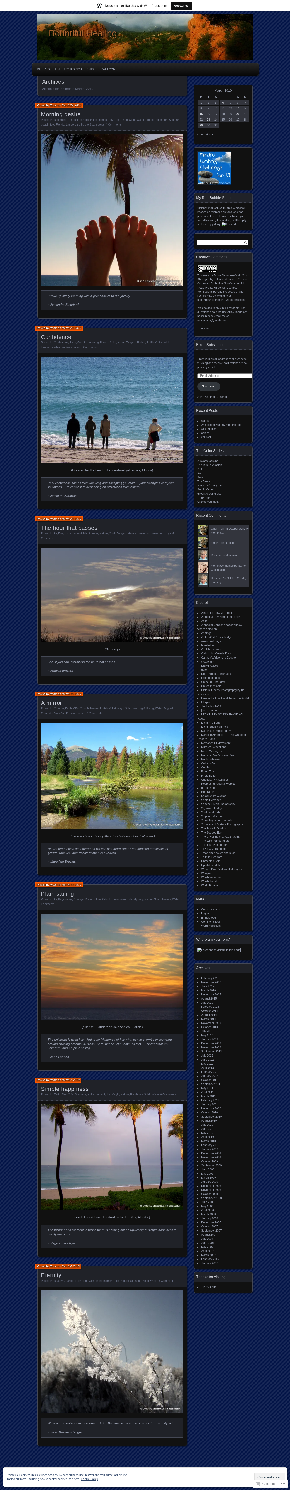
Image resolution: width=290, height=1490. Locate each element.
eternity (132, 533)
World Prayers (210, 885)
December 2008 (211, 1185)
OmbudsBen (209, 763)
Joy (111, 119)
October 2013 (209, 1027)
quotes (100, 124)
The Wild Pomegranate (215, 840)
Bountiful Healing (83, 33)
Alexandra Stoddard (168, 119)
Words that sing (210, 881)
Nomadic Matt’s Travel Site (217, 755)
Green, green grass (209, 493)
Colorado (47, 713)
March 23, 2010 (71, 328)
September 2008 (211, 1198)
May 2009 (207, 1173)
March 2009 (208, 1177)
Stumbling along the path (216, 820)
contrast (206, 437)
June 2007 (207, 1242)
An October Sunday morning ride (221, 424)
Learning (93, 342)
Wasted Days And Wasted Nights (221, 869)
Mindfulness (90, 533)
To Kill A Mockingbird (214, 848)
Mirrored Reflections (213, 747)
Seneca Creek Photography (218, 804)
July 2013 (207, 1031)
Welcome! (110, 69)
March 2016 (208, 990)
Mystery (138, 899)
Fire (79, 119)
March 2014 (208, 1019)
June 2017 (207, 986)
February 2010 (210, 1145)
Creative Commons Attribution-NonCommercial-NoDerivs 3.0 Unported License (222, 283)
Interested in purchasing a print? (65, 69)
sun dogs (165, 533)
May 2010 (207, 1133)
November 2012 (211, 1047)
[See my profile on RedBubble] (229, 224)
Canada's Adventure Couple (218, 657)
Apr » (209, 134)
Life (116, 119)
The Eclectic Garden (213, 828)
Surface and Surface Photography (222, 824)
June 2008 (207, 1202)
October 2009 (209, 1161)
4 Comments (113, 124)
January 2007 (209, 1263)
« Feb (200, 134)
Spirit (132, 119)
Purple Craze (205, 489)
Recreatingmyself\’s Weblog (218, 783)
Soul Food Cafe (210, 812)
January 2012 (209, 1076)
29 (201, 125)
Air (55, 533)
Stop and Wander (212, 816)
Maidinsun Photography (216, 730)
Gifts (86, 119)
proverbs (143, 533)
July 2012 (207, 1055)
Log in (205, 913)
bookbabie (207, 645)
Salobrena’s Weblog (213, 796)
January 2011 (209, 1104)
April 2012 (207, 1067)
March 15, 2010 (71, 694)
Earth (72, 119)
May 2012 (207, 1063)
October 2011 (209, 1080)
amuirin (215, 528)
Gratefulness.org (211, 686)
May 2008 (207, 1206)
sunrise (205, 420)
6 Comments (168, 1094)
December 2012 (211, 1043)
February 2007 (210, 1259)
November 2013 (211, 1023)
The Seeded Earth (212, 832)
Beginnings (61, 119)
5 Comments (89, 347)
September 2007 (211, 1230)
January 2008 (209, 1218)
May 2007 (207, 1246)
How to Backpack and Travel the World (225, 698)
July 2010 (207, 1124)
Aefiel (204, 621)
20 (237, 114)
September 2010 (211, 1116)
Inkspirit (206, 702)
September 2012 (211, 1051)
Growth (81, 342)
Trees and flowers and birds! (218, 853)
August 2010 (209, 1120)
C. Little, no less (211, 649)
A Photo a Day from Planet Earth (221, 616)
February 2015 (210, 1006)
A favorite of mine (207, 461)
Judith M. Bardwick (158, 342)
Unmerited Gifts (210, 861)
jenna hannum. (210, 710)
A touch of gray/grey (209, 485)
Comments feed (211, 921)
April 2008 (207, 1210)
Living (124, 119)
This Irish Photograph (214, 844)
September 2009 (211, 1165)
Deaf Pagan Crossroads (216, 673)
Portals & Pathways (112, 708)
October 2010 (209, 1112)
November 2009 (211, 1157)
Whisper (206, 873)
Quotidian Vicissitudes (215, 779)
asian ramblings (211, 641)
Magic (115, 1094)
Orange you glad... (208, 501)
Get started (181, 5)
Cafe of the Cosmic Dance (217, 653)
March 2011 (208, 1096)
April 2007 (207, 1251)
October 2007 (209, 1226)
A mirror (51, 703)
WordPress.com (211, 877)
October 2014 (209, 1010)
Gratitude (80, 1094)
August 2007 (209, 1234)
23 (208, 119)
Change (59, 708)
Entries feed (208, 917)
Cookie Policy (89, 1479)
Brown (201, 477)
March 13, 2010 (71, 884)
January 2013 (209, 1039)
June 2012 (207, 1059)
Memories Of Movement (215, 743)
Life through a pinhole (214, 726)
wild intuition (209, 429)
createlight (207, 661)
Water (140, 119)
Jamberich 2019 (211, 706)
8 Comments (94, 713)
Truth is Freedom (211, 857)
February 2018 (210, 978)
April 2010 (207, 1137)
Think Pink (203, 497)
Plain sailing (57, 894)
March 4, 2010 (71, 1266)
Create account (210, 909)
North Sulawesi (210, 759)
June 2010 (207, 1128)
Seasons (135, 1280)
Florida (60, 124)
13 (237, 108)
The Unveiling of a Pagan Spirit (220, 836)
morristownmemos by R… (227, 565)
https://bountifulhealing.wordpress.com (221, 299)
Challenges (61, 342)
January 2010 (209, 1149)
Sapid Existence (211, 800)
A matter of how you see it (216, 612)
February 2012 (210, 1071)
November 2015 (211, 994)
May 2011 (207, 1088)
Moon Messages (211, 751)
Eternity (51, 1275)
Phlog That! (208, 771)
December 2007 (211, 1222)
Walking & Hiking (143, 708)
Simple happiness (65, 1089)
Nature (104, 342)
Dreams (90, 899)
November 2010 (211, 1108)
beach (45, 124)
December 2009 (211, 1153)
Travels (166, 899)
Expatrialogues (210, 678)
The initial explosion (209, 465)
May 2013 (207, 1035)
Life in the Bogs (210, 722)
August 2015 (209, 998)
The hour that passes (69, 528)
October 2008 (209, 1194)
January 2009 (209, 1181)
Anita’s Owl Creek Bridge (216, 637)
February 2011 (210, 1100)
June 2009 (207, 1169)
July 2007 (207, 1238)
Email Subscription (211, 345)
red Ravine (208, 787)
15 (201, 114)
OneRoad (207, 767)
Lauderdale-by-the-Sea (80, 124)
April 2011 (207, 1092)
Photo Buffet (208, 775)
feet (52, 124)
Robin (53, 105)
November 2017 (211, 982)
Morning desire (61, 114)
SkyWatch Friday (211, 808)
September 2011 (211, 1084)
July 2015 (207, 1002)
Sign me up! (208, 386)
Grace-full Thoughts (213, 682)
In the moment (99, 119)
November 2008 (211, 1190)
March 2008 (208, 1214)
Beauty (58, 1280)
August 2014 (209, 1014)
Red (200, 473)
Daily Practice (209, 665)
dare (204, 669)
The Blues (203, 481)
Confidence (56, 337)
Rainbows (136, 1094)
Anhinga (206, 633)
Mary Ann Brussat (64, 713)
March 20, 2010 (71, 519)
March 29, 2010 (71, 105)
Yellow (201, 469)
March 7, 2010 (71, 1080)
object (205, 433)
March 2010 (208, 1141)
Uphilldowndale (211, 865)
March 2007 (208, 1255)
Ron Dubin (208, 792)
